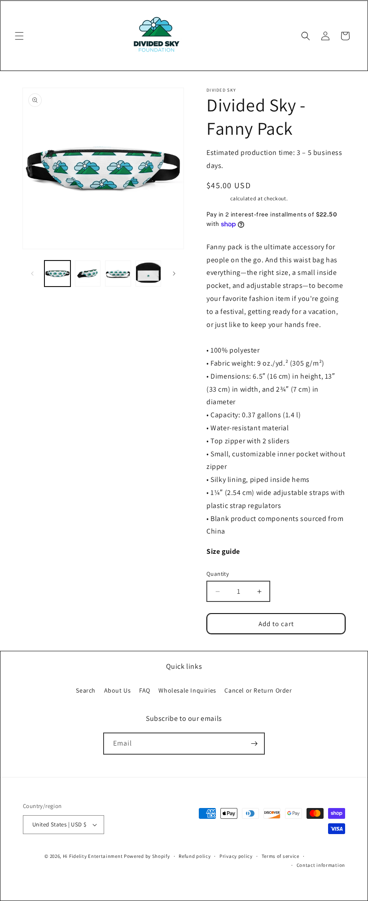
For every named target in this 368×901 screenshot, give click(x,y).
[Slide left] (32, 273)
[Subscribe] (254, 743)
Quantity (217, 574)
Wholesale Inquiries (187, 690)
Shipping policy (327, 856)
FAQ (144, 690)
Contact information (321, 865)
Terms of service (280, 856)
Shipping (217, 198)
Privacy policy (236, 856)
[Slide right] (174, 273)
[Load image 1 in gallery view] (57, 274)
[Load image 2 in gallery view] (88, 274)
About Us (117, 690)
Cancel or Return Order (258, 690)
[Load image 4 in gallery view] (149, 274)
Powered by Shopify (147, 856)
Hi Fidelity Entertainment (93, 856)
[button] (19, 36)
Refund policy (194, 856)
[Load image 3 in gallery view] (118, 274)
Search (86, 690)
